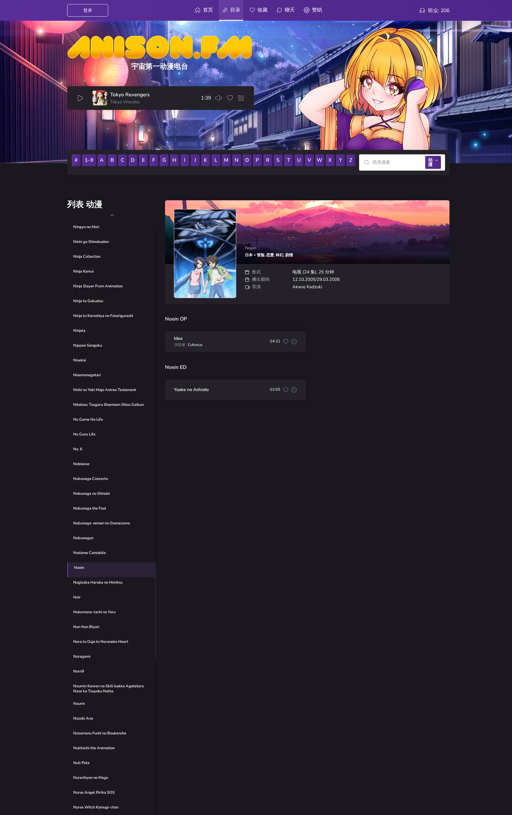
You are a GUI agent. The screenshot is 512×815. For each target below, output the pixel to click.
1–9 (89, 160)
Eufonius (195, 345)
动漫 (430, 162)
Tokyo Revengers (130, 95)
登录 (87, 10)
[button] (112, 215)
